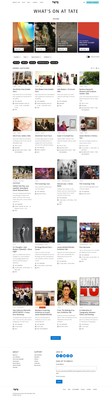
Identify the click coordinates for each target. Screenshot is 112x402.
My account (37, 365)
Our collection (16, 357)
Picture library (16, 363)
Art (28, 2)
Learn (35, 2)
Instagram (67, 355)
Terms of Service (91, 371)
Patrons (36, 359)
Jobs (69, 389)
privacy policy (62, 376)
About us (15, 355)
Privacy (83, 389)
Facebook (60, 355)
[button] (84, 2)
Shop (41, 2)
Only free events (95, 57)
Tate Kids (15, 367)
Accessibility (75, 389)
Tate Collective (38, 355)
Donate (36, 361)
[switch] (88, 57)
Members (36, 357)
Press (64, 389)
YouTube (64, 355)
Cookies (89, 389)
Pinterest (71, 355)
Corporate (37, 363)
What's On (16, 2)
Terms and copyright (18, 359)
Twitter (57, 355)
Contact (95, 389)
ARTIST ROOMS (17, 365)
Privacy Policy (83, 371)
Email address (60, 364)
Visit (23, 2)
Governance (16, 361)
